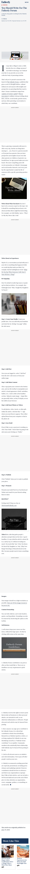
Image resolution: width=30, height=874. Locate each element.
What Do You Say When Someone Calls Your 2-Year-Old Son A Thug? (14, 272)
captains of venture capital (9, 94)
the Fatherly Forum (13, 82)
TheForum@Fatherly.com (9, 505)
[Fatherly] (6, 2)
